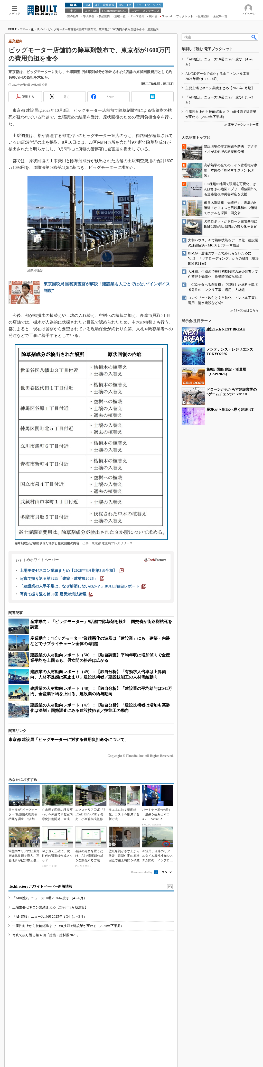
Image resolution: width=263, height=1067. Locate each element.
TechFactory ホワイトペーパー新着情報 (40, 886)
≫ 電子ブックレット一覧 (241, 124)
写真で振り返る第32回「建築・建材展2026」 (46, 935)
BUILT (12, 29)
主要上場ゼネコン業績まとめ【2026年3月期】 (220, 88)
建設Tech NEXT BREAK (225, 329)
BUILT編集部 (151, 84)
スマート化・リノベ (32, 29)
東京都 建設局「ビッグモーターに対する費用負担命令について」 (68, 739)
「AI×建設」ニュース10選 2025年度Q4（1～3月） (49, 916)
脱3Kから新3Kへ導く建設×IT (230, 409)
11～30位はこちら (246, 310)
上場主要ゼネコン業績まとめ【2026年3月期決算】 (50, 907)
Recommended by (142, 871)
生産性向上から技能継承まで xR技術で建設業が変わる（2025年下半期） (68, 926)
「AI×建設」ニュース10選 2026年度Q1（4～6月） (49, 898)
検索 (254, 37)
